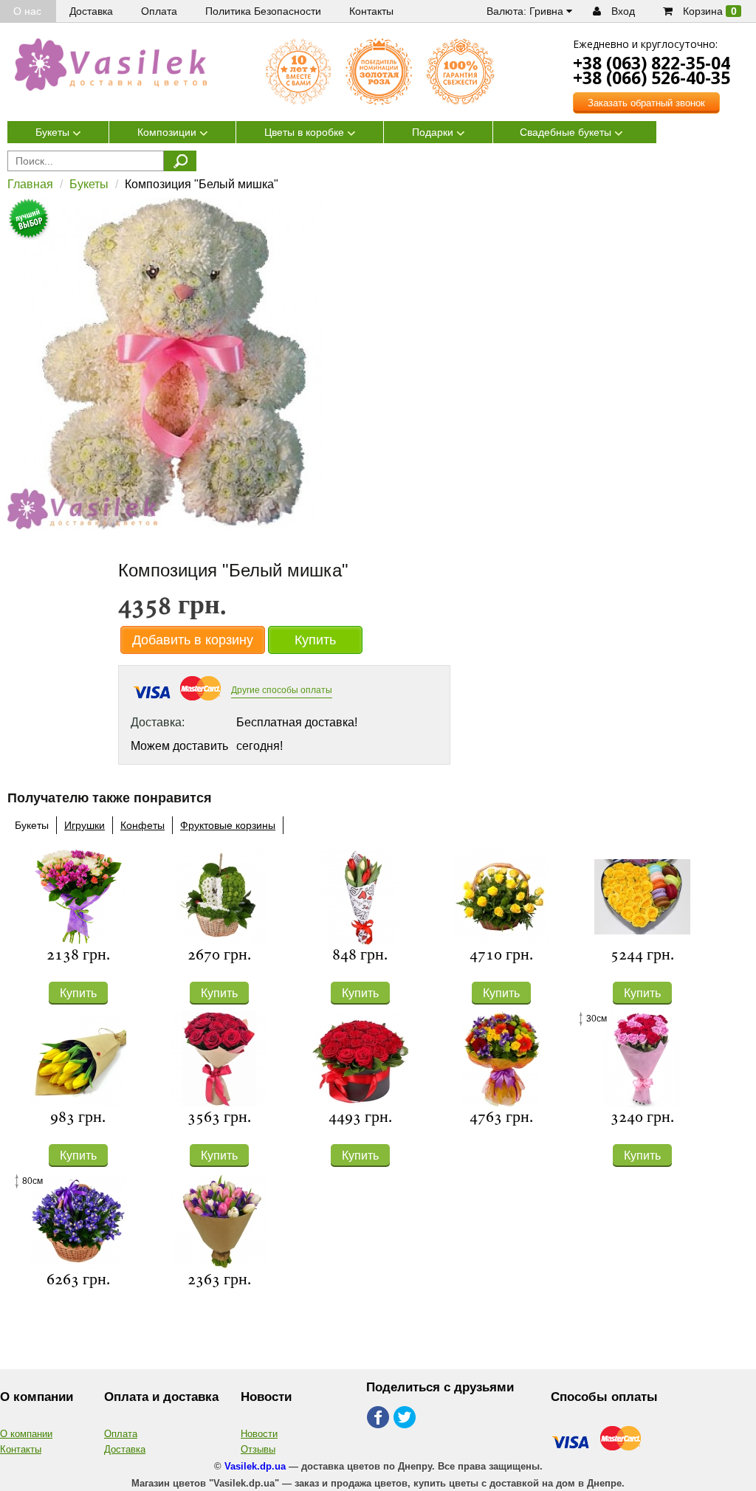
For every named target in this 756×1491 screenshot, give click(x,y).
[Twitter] (406, 1418)
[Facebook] (378, 1418)
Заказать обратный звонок (646, 103)
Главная (30, 184)
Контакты (20, 1449)
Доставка (124, 1449)
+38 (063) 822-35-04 (651, 63)
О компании (26, 1433)
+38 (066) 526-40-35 (651, 77)
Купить (315, 640)
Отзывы (258, 1449)
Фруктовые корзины (227, 825)
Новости (259, 1433)
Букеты (89, 184)
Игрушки (84, 825)
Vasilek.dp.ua (255, 1466)
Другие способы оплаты (281, 690)
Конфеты (142, 825)
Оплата (120, 1433)
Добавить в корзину (192, 640)
